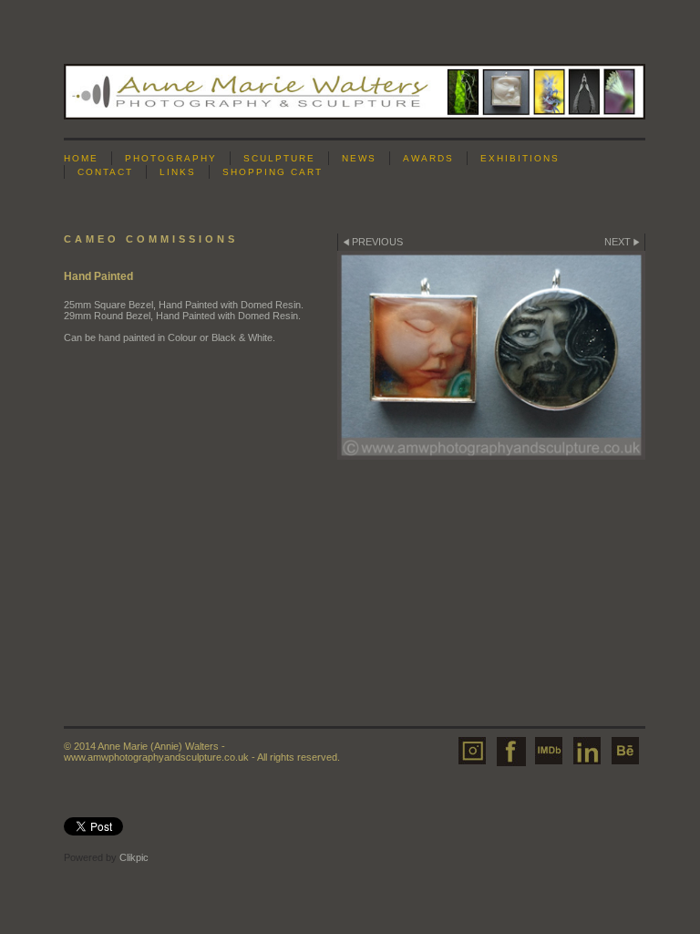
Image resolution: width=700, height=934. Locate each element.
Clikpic (134, 857)
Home (81, 158)
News (359, 158)
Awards (428, 158)
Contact (105, 172)
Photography (171, 158)
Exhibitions (520, 158)
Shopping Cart (272, 172)
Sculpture (279, 158)
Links (178, 172)
